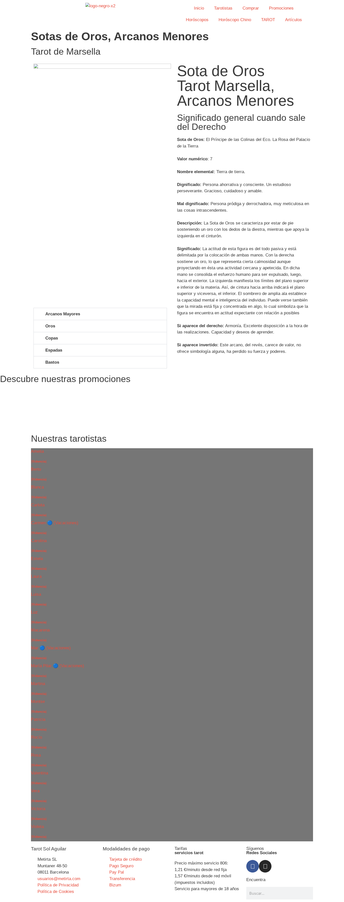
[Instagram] (265, 866)
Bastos (52, 362)
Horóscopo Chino (235, 19)
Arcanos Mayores (62, 314)
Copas (51, 338)
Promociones (281, 8)
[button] (100, 314)
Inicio (199, 8)
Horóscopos (197, 19)
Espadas (53, 350)
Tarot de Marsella (65, 51)
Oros (50, 326)
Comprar (251, 8)
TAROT (268, 19)
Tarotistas (223, 8)
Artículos (293, 19)
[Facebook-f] (252, 866)
